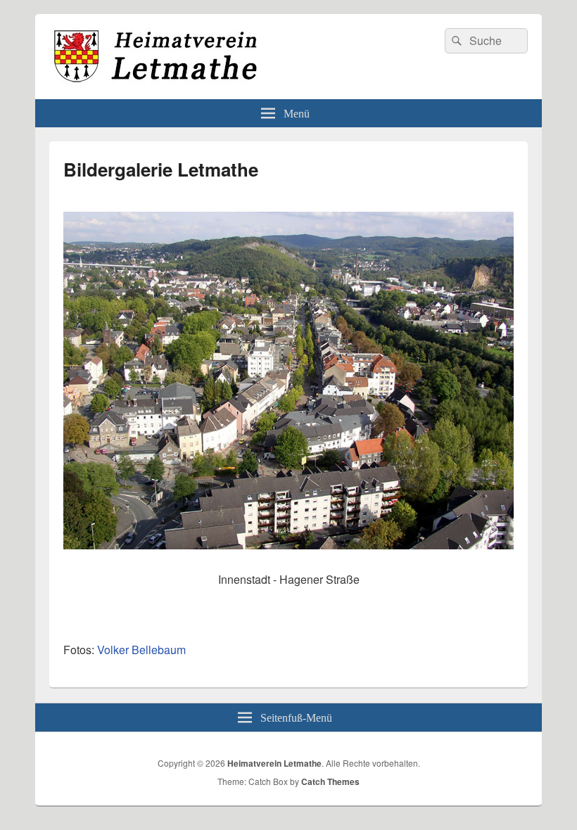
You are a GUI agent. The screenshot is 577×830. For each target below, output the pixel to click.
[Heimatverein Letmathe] (154, 80)
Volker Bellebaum (141, 649)
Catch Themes (330, 781)
